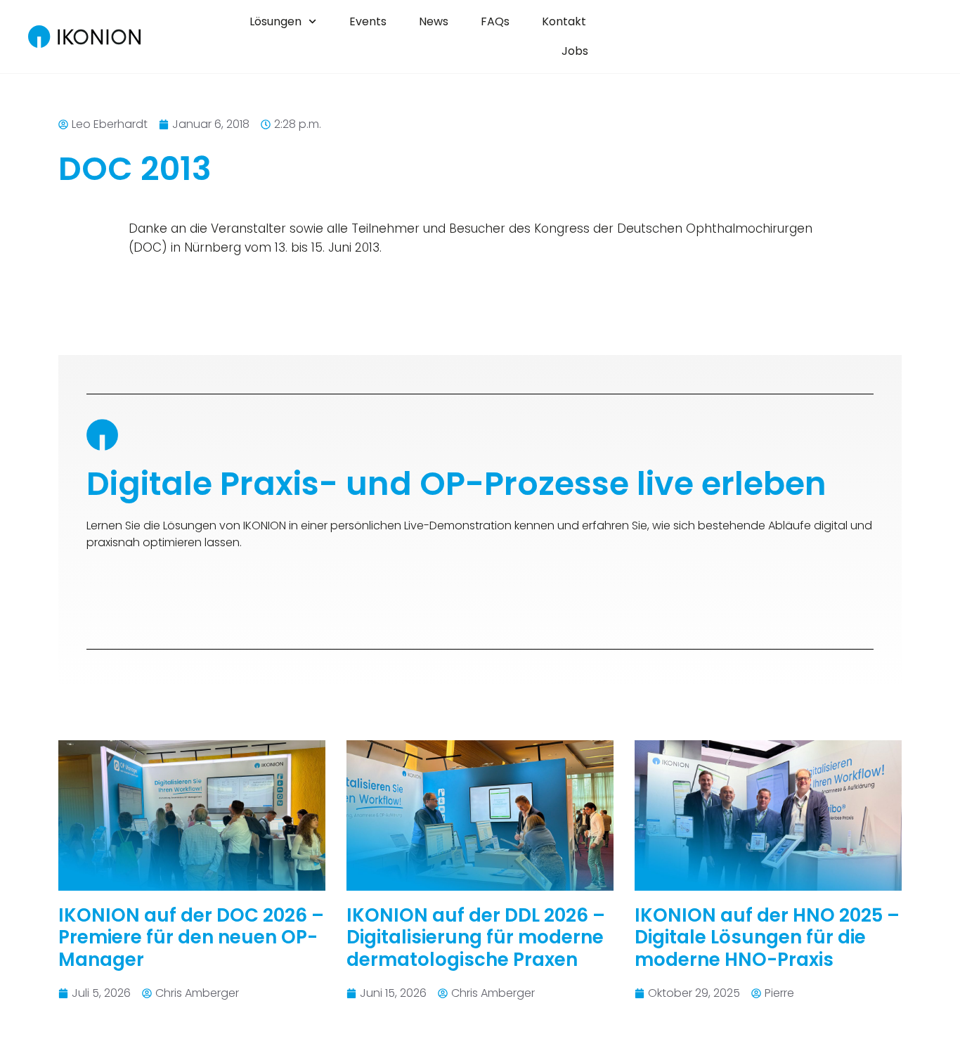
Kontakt (564, 21)
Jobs (575, 51)
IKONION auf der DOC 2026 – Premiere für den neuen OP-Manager (191, 937)
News (433, 21)
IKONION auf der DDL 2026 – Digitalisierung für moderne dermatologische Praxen (475, 937)
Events (368, 21)
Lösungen (275, 21)
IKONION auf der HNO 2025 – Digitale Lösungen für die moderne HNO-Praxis (767, 937)
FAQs (495, 21)
